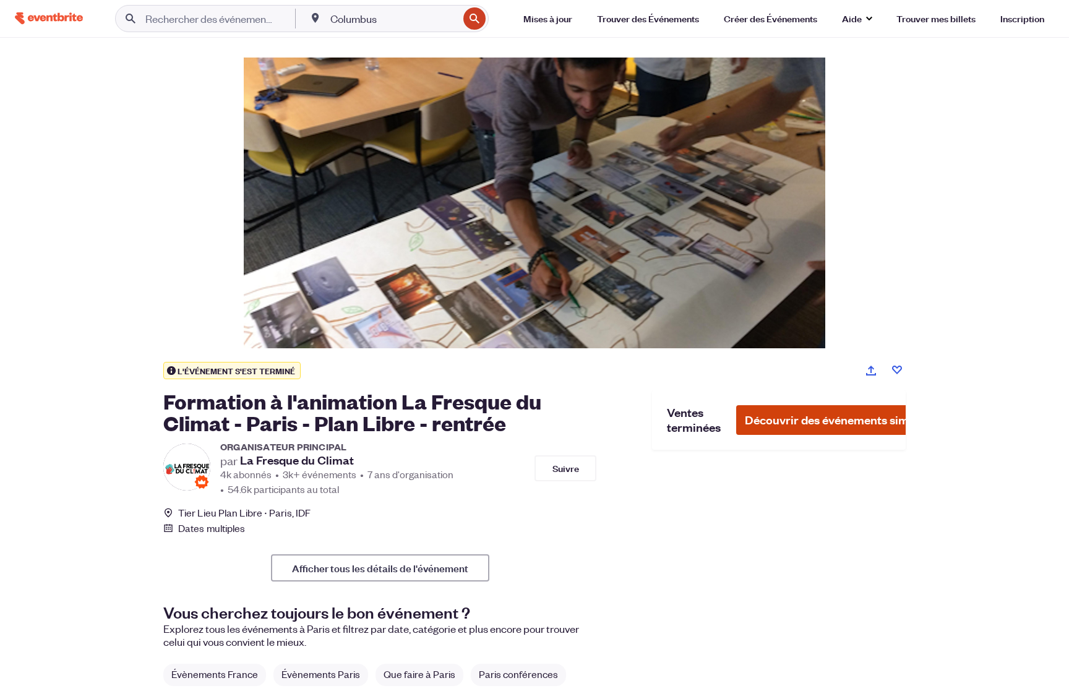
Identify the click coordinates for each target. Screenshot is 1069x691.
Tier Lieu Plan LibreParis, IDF (244, 512)
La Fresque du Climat (297, 460)
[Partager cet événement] (871, 370)
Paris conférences (518, 673)
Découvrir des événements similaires (843, 419)
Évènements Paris (320, 673)
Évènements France (214, 673)
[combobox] (393, 18)
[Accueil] (49, 18)
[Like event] (897, 370)
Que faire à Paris (419, 673)
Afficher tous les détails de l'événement (380, 568)
